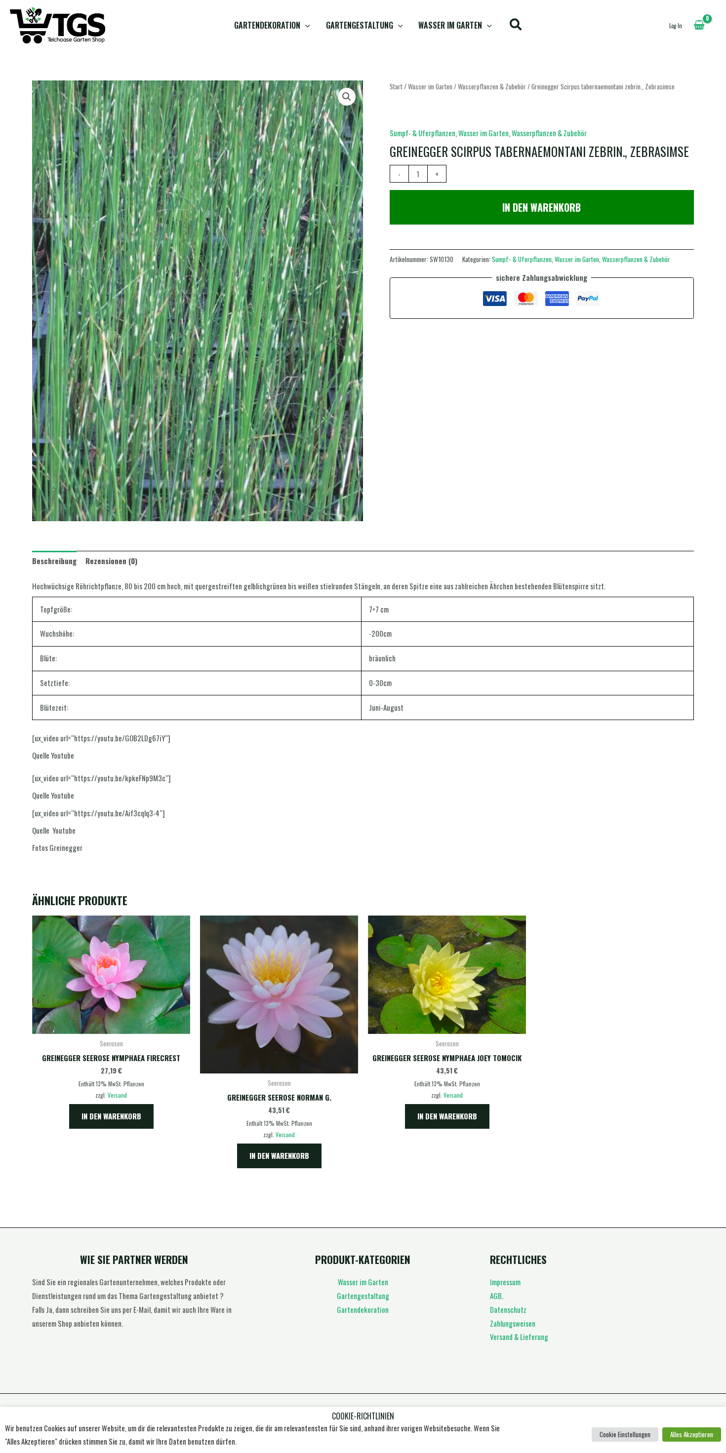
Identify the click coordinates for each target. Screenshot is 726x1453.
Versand (117, 1095)
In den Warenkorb (541, 207)
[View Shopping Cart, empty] (699, 25)
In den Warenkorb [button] (111, 1115)
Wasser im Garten (450, 25)
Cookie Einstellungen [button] (625, 1434)
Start (396, 86)
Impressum (505, 1281)
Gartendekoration (267, 25)
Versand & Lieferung (519, 1336)
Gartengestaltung (359, 25)
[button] (305, 25)
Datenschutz (508, 1309)
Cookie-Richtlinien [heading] (363, 1416)
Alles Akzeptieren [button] (691, 1434)
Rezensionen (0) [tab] (111, 560)
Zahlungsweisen (512, 1323)
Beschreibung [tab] (54, 560)
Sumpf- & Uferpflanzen (422, 132)
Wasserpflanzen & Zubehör (492, 86)
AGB (496, 1295)
